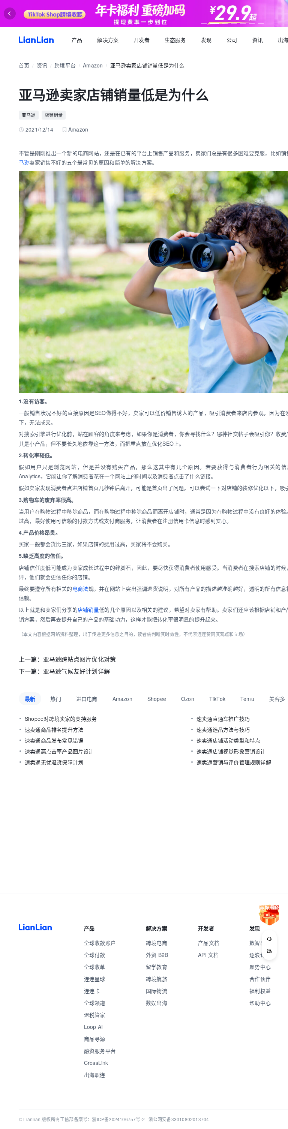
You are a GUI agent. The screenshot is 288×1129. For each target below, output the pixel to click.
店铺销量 (54, 115)
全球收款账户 (100, 942)
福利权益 (260, 990)
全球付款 (94, 954)
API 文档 (208, 954)
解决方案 (107, 39)
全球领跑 (94, 1002)
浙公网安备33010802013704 (178, 1119)
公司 (231, 39)
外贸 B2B (157, 954)
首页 (36, 39)
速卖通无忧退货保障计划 (54, 762)
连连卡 (92, 990)
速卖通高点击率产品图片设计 (59, 751)
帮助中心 (260, 1002)
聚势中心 (260, 966)
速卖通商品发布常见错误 (54, 740)
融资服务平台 (100, 1050)
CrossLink (96, 1062)
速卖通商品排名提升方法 (54, 729)
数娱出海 (156, 1002)
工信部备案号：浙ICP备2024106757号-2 (102, 1119)
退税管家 (94, 1014)
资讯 (257, 39)
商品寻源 (94, 1038)
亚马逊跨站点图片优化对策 (79, 659)
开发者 (142, 39)
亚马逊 (29, 115)
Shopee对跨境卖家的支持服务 (61, 718)
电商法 (80, 588)
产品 (77, 39)
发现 (206, 39)
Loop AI (93, 1026)
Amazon (93, 65)
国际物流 (156, 990)
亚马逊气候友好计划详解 (76, 671)
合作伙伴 (260, 978)
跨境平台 (65, 65)
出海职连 (94, 1074)
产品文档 (208, 942)
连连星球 (94, 978)
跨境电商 (156, 942)
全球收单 (94, 966)
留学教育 (156, 966)
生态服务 (175, 39)
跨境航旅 (156, 978)
